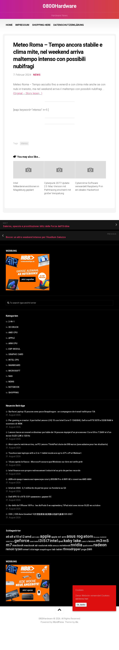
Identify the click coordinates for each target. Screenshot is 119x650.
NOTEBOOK (13, 387)
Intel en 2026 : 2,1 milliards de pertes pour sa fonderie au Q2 (37, 488)
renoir (10, 549)
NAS (10, 376)
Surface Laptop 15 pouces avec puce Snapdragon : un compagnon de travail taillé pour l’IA (51, 411)
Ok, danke (81, 605)
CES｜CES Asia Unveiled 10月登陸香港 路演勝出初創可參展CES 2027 (40, 514)
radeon (100, 544)
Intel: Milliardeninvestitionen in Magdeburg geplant (26, 186)
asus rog (75, 536)
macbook (18, 545)
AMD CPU (13, 332)
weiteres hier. (82, 598)
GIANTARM (34, 542)
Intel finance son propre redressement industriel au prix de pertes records (44, 470)
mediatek (42, 545)
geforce (21, 540)
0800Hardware (59, 6)
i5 (44, 540)
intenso (24, 143)
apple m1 (56, 536)
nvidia (76, 544)
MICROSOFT (14, 371)
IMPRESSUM (22, 25)
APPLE (11, 338)
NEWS (36, 74)
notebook (64, 545)
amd (28, 536)
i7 (47, 540)
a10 (16, 536)
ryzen (18, 549)
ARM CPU (12, 343)
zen (89, 549)
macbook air (31, 545)
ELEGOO (103, 537)
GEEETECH (10, 542)
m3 (99, 540)
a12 (22, 536)
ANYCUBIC (36, 537)
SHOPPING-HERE (41, 25)
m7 (9, 545)
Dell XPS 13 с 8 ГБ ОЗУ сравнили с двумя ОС (30, 497)
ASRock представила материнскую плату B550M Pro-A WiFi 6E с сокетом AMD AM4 (49, 479)
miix (50, 545)
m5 (106, 540)
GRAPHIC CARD (15, 354)
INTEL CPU (13, 360)
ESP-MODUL (14, 349)
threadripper (72, 549)
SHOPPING (13, 392)
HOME (9, 25)
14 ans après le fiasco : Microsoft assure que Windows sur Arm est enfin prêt (45, 462)
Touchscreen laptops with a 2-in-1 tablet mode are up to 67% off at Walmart (44, 453)
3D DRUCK (13, 327)
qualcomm (88, 545)
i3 (40, 540)
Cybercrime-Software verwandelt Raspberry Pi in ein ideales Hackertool (89, 186)
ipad (60, 541)
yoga (83, 549)
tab (53, 549)
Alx (76, 622)
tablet (59, 549)
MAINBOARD (14, 365)
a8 (11, 536)
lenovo (92, 541)
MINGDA (56, 546)
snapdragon (45, 549)
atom (88, 536)
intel (54, 540)
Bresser (97, 537)
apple (45, 536)
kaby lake (72, 540)
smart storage (31, 549)
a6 (7, 536)
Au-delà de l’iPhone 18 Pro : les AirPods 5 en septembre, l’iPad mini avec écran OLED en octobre (54, 505)
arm (64, 537)
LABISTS (84, 542)
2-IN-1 (11, 321)
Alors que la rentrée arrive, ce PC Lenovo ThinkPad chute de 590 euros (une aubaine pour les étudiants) (58, 444)
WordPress (58, 622)
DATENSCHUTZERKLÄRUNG (68, 25)
